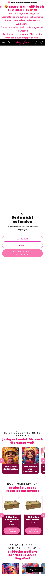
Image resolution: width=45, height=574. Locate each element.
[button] (3, 42)
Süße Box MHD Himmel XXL (12, 519)
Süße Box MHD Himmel (33, 518)
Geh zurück (22, 239)
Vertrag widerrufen (34, 570)
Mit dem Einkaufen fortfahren (22, 253)
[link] (36, 42)
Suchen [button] (22, 245)
